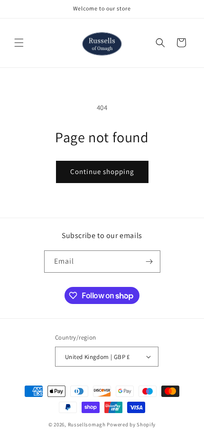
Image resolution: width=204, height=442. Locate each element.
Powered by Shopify (131, 424)
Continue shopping (102, 171)
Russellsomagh (87, 424)
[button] (19, 42)
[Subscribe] (149, 261)
